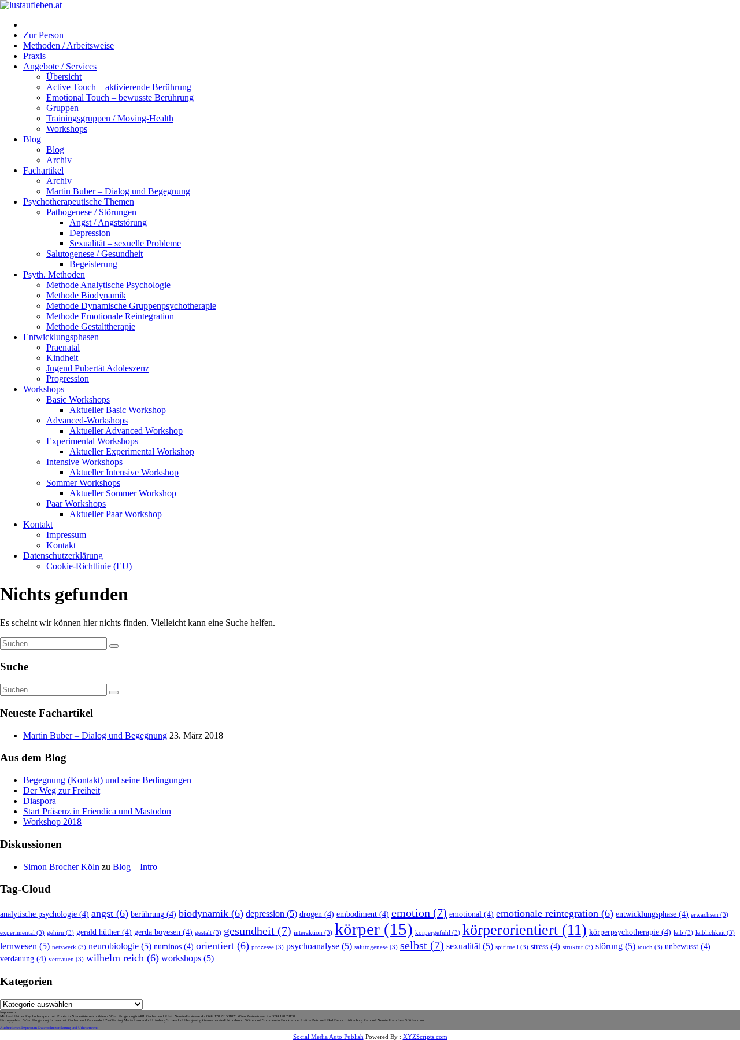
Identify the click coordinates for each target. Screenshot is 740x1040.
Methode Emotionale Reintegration (110, 316)
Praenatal (63, 347)
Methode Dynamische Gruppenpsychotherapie (131, 306)
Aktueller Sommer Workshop (122, 493)
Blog (32, 139)
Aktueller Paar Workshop (115, 514)
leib (683, 933)
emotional (471, 914)
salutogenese (376, 947)
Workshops (66, 129)
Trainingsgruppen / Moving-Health (109, 118)
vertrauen (66, 959)
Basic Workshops (78, 399)
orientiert (222, 946)
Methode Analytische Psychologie (108, 285)
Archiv (59, 160)
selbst (422, 945)
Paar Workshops (76, 503)
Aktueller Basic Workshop (117, 410)
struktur (578, 947)
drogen (316, 914)
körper (374, 929)
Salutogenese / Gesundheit (94, 254)
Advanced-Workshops (87, 420)
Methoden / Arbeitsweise (68, 45)
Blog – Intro (135, 867)
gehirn (60, 933)
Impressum (66, 535)
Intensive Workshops (84, 462)
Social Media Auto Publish (328, 1036)
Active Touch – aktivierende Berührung (118, 87)
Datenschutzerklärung (63, 555)
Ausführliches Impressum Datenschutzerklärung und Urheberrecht (49, 1028)
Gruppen (62, 108)
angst (109, 913)
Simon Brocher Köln (61, 867)
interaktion (313, 933)
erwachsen (709, 915)
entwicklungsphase (652, 914)
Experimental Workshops (92, 441)
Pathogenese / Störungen (91, 212)
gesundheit (257, 930)
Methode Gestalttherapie (90, 326)
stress (545, 946)
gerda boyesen (163, 932)
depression (271, 914)
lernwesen (25, 946)
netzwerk (69, 947)
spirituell (511, 947)
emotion (419, 912)
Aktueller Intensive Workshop (124, 472)
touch (650, 947)
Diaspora (39, 801)
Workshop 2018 (52, 822)
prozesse (267, 947)
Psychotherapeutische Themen (78, 201)
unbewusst (688, 946)
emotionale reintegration (554, 913)
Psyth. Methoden (54, 274)
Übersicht (64, 77)
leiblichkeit (715, 933)
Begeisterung (93, 264)
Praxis (34, 56)
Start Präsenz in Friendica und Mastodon (97, 811)
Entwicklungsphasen (61, 337)
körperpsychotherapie (630, 932)
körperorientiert (524, 929)
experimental (22, 933)
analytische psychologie (44, 914)
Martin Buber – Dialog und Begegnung (118, 191)
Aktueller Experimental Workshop (131, 451)
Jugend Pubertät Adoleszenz (97, 368)
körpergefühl (437, 933)
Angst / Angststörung (108, 222)
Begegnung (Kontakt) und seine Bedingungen (107, 780)
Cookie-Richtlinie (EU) (89, 566)
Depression (89, 233)
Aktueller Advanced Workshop (126, 431)
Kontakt (38, 524)
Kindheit (62, 358)
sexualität (469, 946)
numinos (174, 946)
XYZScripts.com (425, 1036)
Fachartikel (43, 170)
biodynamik (211, 913)
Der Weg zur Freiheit (61, 790)
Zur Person (43, 35)
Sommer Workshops (83, 483)
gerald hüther (104, 932)
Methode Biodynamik (86, 295)
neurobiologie (119, 946)
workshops (187, 958)
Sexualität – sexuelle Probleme (125, 243)
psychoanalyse (319, 946)
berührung (153, 914)
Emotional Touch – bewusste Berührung (120, 97)
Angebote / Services (60, 66)
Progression (67, 378)
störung (615, 946)
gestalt (208, 933)
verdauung (23, 958)
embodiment (362, 914)
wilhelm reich (122, 958)
